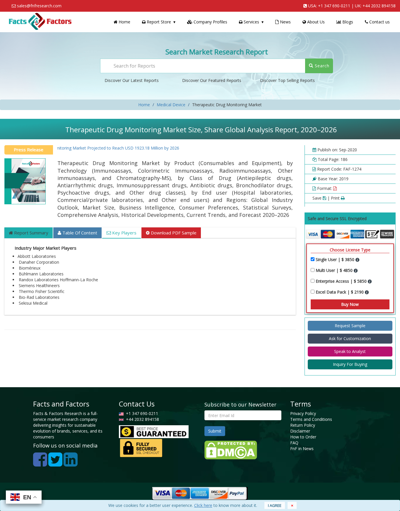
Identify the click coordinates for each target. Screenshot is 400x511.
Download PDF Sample (173, 233)
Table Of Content (79, 233)
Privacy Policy (303, 413)
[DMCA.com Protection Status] (230, 449)
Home (123, 22)
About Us (315, 22)
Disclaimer (300, 431)
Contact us (379, 22)
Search (321, 65)
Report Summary (30, 233)
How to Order (303, 437)
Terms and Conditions (311, 419)
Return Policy (302, 425)
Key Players (123, 233)
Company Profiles (209, 22)
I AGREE (274, 505)
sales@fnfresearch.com (39, 5)
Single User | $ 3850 (335, 259)
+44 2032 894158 (379, 5)
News (285, 22)
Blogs (347, 22)
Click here (203, 505)
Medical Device (171, 104)
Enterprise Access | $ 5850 (342, 281)
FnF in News (302, 448)
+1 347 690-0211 (334, 5)
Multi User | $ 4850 (335, 270)
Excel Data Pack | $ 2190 (340, 292)
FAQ (294, 442)
